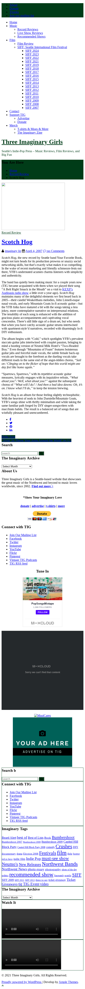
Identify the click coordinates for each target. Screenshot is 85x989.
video (44, 884)
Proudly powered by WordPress (22, 982)
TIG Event (31, 884)
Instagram (15, 545)
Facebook (15, 538)
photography (53, 869)
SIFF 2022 (32, 58)
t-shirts (51, 506)
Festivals (47, 853)
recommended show (31, 874)
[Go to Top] (3, 985)
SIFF (76, 874)
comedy (50, 847)
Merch (13, 125)
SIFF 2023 (32, 54)
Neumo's (10, 864)
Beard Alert (9, 837)
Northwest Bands (60, 864)
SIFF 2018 (32, 68)
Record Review (11, 232)
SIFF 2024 (32, 50)
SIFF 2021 (32, 61)
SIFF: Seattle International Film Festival (42, 47)
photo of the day (69, 869)
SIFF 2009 (32, 100)
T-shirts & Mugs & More (32, 129)
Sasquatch (59, 875)
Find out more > (42, 486)
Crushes (64, 846)
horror (76, 853)
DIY (75, 847)
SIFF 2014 (32, 82)
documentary (9, 853)
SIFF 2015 (32, 79)
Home (13, 22)
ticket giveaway (57, 879)
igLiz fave (7, 859)
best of (22, 837)
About (13, 5)
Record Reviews (27, 29)
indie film (19, 859)
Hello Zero (8, 436)
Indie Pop (33, 859)
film (62, 852)
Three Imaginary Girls (32, 141)
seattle (67, 875)
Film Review (25, 43)
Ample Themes (68, 982)
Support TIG (17, 114)
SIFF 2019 (32, 65)
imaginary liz (13, 251)
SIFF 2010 (32, 97)
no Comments (55, 251)
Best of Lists (35, 837)
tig (20, 884)
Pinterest (14, 556)
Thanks (14, 12)
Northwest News (14, 869)
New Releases (30, 864)
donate (24, 506)
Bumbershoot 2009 (52, 841)
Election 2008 (30, 853)
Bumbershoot (63, 837)
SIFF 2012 (32, 90)
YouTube (15, 549)
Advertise (23, 118)
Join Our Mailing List (22, 535)
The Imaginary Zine (29, 132)
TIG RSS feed (18, 563)
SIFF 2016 (32, 75)
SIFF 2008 (32, 104)
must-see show (55, 858)
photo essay (36, 869)
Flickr (13, 552)
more (61, 506)
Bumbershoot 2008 (32, 842)
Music (13, 25)
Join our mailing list (21, 15)
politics (5, 875)
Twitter (13, 542)
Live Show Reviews (30, 33)
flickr (69, 853)
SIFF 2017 (32, 72)
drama (19, 854)
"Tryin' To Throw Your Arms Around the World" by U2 (36, 440)
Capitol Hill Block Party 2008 (31, 847)
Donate (14, 8)
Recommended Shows (31, 36)
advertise (38, 506)
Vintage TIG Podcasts (23, 560)
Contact (14, 111)
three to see (42, 879)
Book (47, 837)
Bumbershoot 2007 (12, 842)
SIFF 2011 (32, 93)
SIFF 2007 (32, 107)
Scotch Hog (17, 241)
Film (12, 40)
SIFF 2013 (32, 86)
